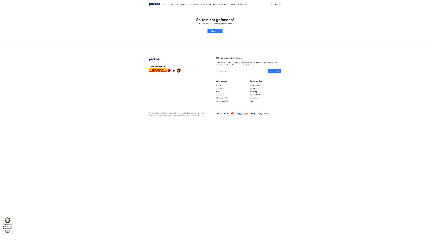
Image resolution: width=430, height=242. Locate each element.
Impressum (220, 95)
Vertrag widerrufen (222, 101)
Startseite (215, 31)
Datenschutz (220, 89)
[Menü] (11, 217)
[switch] (7, 231)
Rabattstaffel (254, 89)
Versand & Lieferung (257, 95)
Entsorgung (254, 98)
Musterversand (255, 85)
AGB (217, 92)
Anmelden (274, 71)
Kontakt (219, 85)
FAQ (251, 101)
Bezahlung (253, 92)
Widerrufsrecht (221, 98)
